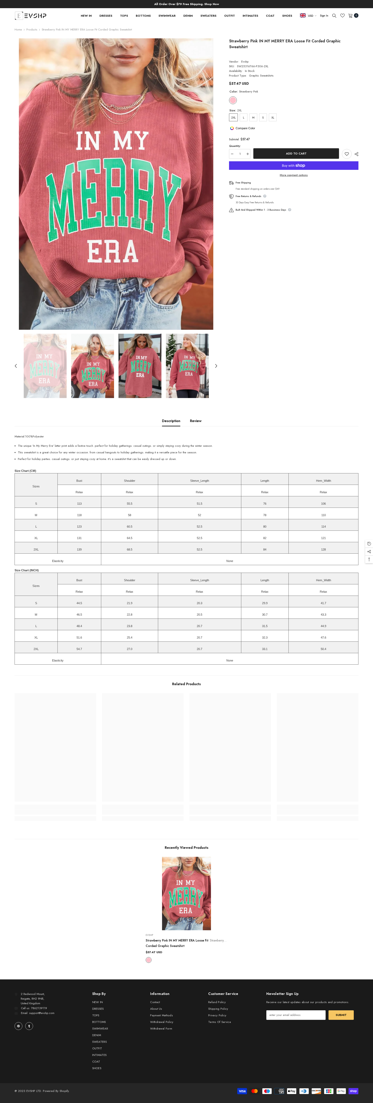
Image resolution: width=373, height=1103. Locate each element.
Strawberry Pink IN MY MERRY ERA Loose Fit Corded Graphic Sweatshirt (186, 943)
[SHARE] (355, 154)
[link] (55, 812)
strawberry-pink (149, 960)
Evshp (245, 61)
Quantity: (235, 146)
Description (171, 420)
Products (31, 29)
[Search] (334, 15)
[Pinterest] (18, 1026)
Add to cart (296, 153)
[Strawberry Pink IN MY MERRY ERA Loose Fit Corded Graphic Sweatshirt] (186, 893)
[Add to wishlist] (347, 154)
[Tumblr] (29, 1026)
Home (18, 29)
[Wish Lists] (342, 15)
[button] (16, 366)
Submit (341, 1015)
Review (195, 420)
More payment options (294, 175)
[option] (116, 184)
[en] (303, 15)
